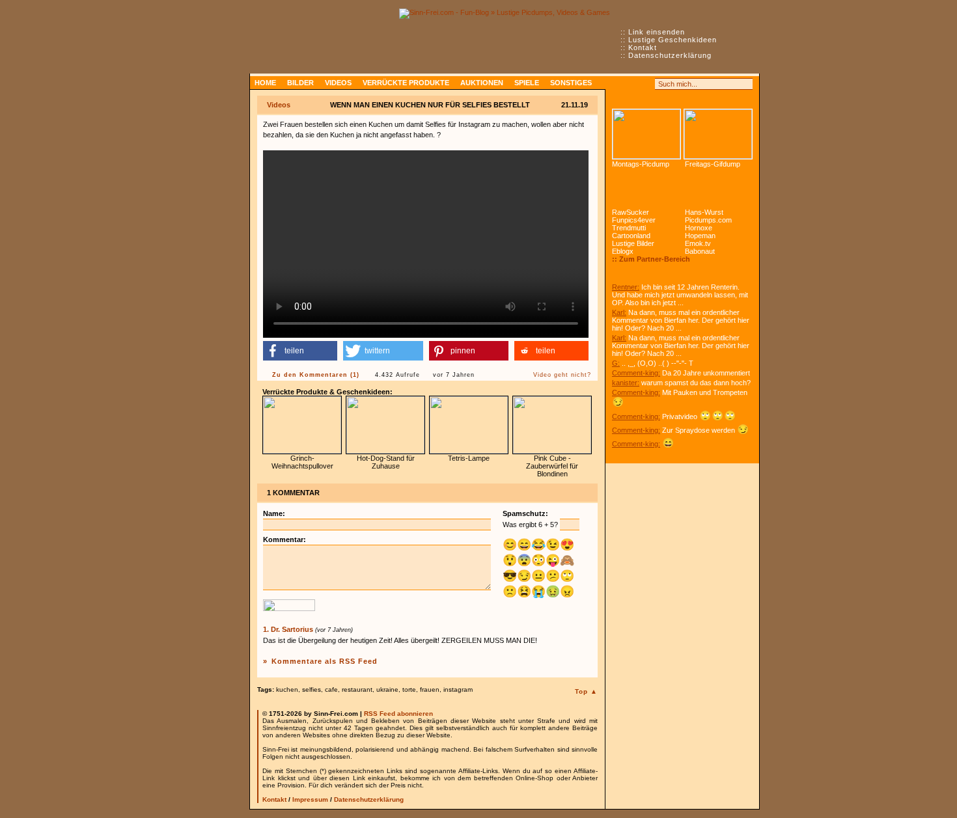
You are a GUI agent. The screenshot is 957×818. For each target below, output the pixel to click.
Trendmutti (629, 228)
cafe (331, 689)
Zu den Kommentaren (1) (315, 375)
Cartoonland (631, 235)
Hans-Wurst (704, 212)
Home (265, 83)
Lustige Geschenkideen (672, 40)
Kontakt (642, 47)
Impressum (310, 799)
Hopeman (700, 235)
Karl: (619, 312)
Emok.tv (698, 243)
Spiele (526, 83)
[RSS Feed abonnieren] (618, 84)
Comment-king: (636, 373)
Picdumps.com (708, 220)
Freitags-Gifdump (712, 164)
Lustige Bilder (633, 243)
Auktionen (481, 83)
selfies (311, 689)
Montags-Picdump (640, 164)
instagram (458, 689)
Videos (338, 83)
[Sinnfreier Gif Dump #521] (718, 134)
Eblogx (622, 251)
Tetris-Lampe (469, 458)
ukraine (387, 689)
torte (409, 689)
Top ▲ (586, 691)
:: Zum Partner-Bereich (651, 259)
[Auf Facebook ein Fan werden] (632, 84)
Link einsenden (656, 32)
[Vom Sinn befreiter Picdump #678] (646, 134)
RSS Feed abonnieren (398, 713)
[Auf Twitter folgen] (646, 84)
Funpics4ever (634, 220)
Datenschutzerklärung (670, 55)
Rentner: (625, 287)
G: (616, 363)
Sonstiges (571, 83)
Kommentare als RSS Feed (324, 661)
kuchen (287, 689)
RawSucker (630, 212)
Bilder (300, 83)
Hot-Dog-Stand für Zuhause (386, 462)
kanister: (625, 383)
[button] (300, 351)
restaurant (357, 689)
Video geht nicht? (562, 375)
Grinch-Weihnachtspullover (302, 462)
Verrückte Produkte (406, 83)
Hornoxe (698, 228)
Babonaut (700, 251)
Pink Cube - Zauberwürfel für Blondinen (552, 466)
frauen (429, 689)
